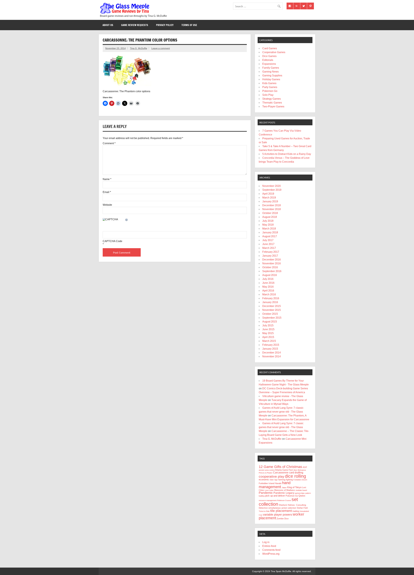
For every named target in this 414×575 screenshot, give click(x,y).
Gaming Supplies (272, 75)
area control (269, 470)
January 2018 (270, 232)
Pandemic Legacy (283, 492)
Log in (265, 542)
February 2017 (270, 251)
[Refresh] (126, 220)
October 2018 (270, 213)
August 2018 (269, 217)
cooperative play (271, 476)
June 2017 (268, 244)
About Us (108, 25)
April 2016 (268, 290)
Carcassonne (280, 472)
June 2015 (268, 329)
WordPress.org (270, 553)
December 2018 (271, 205)
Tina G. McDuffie (138, 48)
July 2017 (267, 240)
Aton (295, 470)
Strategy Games (271, 98)
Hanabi (278, 483)
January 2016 (270, 302)
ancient (261, 470)
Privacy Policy (165, 25)
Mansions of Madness (284, 490)
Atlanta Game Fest (284, 470)
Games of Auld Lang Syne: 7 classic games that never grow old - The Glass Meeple (281, 411)
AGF (305, 467)
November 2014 (271, 356)
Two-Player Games (273, 106)
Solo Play (267, 94)
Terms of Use (189, 25)
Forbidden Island (266, 483)
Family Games (270, 67)
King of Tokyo (294, 487)
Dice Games (269, 56)
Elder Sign (274, 480)
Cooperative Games (273, 52)
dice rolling (295, 476)
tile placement (281, 511)
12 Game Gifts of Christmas (280, 467)
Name (107, 179)
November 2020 (271, 186)
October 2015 (270, 313)
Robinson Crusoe (284, 500)
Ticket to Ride (264, 511)
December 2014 (271, 352)
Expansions (269, 63)
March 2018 (269, 228)
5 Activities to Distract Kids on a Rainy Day (286, 154)
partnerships (300, 493)
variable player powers (277, 514)
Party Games (269, 87)
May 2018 (268, 224)
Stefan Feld (302, 508)
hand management (274, 485)
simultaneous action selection (282, 508)
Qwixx (302, 495)
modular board (301, 490)
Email (107, 192)
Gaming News (270, 71)
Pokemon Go (269, 91)
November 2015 (271, 310)
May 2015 (268, 333)
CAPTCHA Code (112, 241)
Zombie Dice (283, 518)
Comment (109, 143)
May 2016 (268, 286)
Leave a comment (160, 48)
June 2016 (268, 282)
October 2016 (270, 267)
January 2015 (270, 348)
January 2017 (270, 255)
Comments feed (271, 550)
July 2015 (267, 325)
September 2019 (271, 189)
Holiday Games (271, 79)
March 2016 (269, 294)
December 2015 (271, 306)
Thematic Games (272, 102)
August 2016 (269, 275)
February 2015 (270, 344)
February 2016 (270, 298)
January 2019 (270, 201)
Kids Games (269, 83)
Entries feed (269, 546)
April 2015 (268, 337)
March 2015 (269, 341)
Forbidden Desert (300, 480)
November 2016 (271, 263)
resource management (268, 500)
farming (281, 479)
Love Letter (269, 490)
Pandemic (266, 492)
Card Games (269, 48)
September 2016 (271, 271)
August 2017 (269, 236)
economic (264, 479)
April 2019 (268, 193)
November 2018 (271, 209)
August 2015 (269, 321)
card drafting (296, 472)
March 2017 (269, 248)
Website (107, 205)
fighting (289, 479)
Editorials (267, 60)
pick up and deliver (275, 495)
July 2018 (267, 220)
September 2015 (271, 317)
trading (296, 511)
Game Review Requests (134, 25)
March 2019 (269, 197)
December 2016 (271, 259)
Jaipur (284, 487)
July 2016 (267, 279)
